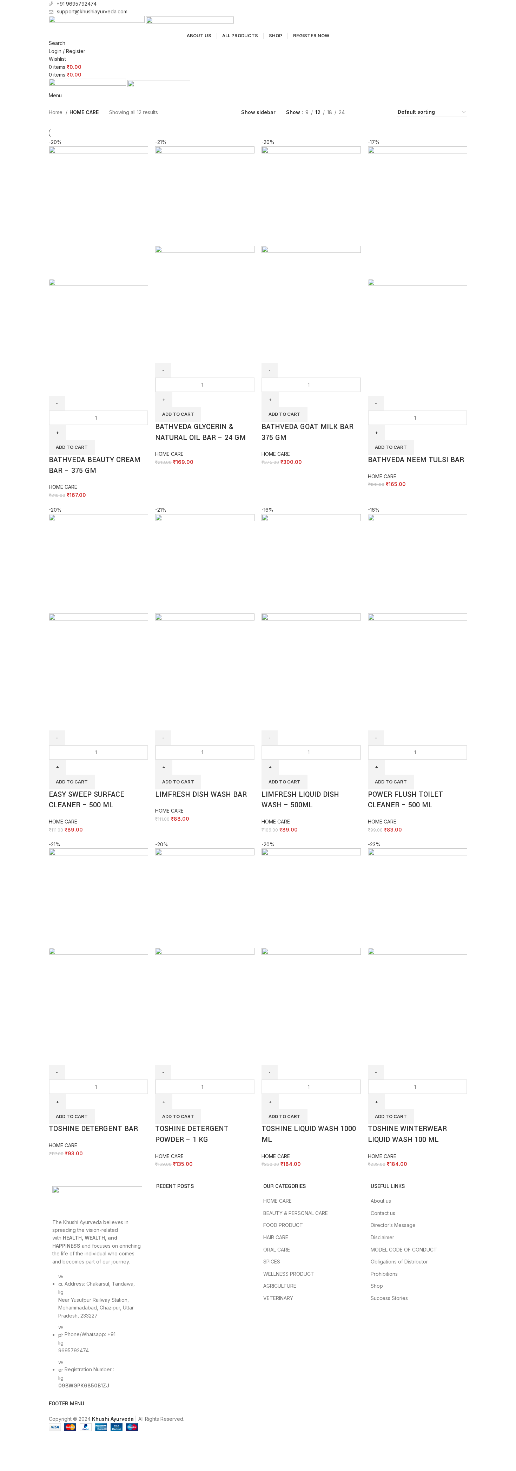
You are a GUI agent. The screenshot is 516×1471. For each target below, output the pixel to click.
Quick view (57, 387)
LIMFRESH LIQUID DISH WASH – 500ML (300, 799)
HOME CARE (63, 487)
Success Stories (389, 1298)
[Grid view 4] (361, 112)
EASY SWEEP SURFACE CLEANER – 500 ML (86, 799)
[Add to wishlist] (76, 387)
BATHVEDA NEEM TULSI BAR (416, 460)
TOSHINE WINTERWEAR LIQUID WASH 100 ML (407, 1134)
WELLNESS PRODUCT (288, 1274)
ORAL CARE (276, 1250)
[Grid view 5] (372, 112)
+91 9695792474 (77, 4)
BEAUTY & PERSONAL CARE (295, 1213)
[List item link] (97, 1335)
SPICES (271, 1262)
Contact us (383, 1213)
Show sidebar (258, 112)
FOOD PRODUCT (283, 1225)
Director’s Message (393, 1225)
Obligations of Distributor (399, 1262)
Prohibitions (384, 1274)
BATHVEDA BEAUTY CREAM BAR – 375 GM (94, 465)
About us (381, 1201)
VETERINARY (278, 1298)
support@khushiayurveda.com (92, 11)
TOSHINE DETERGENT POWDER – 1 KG (192, 1134)
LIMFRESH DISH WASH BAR (201, 794)
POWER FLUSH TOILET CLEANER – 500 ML (405, 799)
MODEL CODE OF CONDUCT (404, 1250)
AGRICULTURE (279, 1286)
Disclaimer (382, 1237)
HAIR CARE (275, 1237)
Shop (377, 1286)
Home (56, 112)
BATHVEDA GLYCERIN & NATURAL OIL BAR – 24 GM (200, 432)
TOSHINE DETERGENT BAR (93, 1129)
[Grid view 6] (383, 112)
